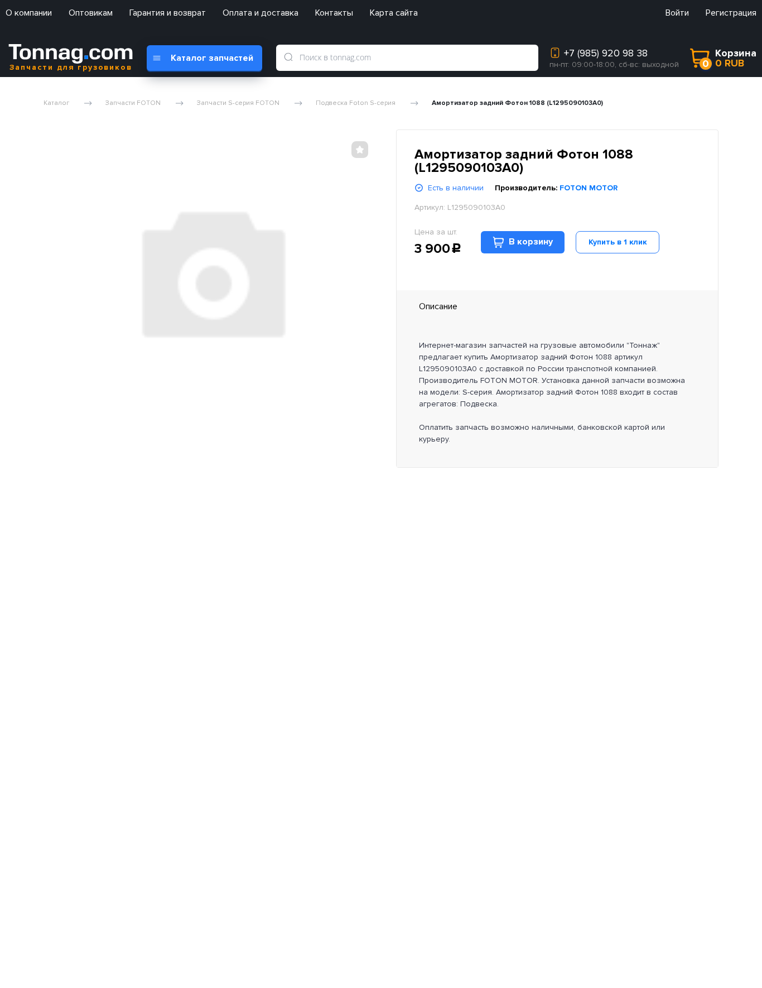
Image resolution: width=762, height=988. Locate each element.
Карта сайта (394, 12)
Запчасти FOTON (133, 103)
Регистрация (731, 12)
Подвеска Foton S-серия (356, 103)
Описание (438, 306)
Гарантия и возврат (167, 12)
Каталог (56, 103)
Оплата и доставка (260, 12)
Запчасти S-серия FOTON (238, 103)
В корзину (531, 241)
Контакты (334, 12)
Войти (677, 12)
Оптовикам (91, 12)
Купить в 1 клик (618, 242)
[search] (288, 57)
